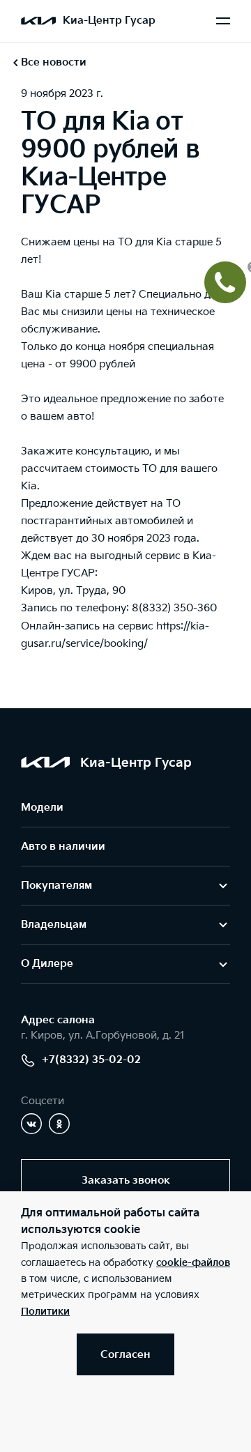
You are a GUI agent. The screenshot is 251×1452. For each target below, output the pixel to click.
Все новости (53, 62)
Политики (45, 1311)
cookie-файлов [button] (193, 1263)
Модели (42, 807)
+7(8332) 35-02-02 (91, 1060)
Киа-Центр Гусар (109, 20)
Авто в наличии (63, 846)
